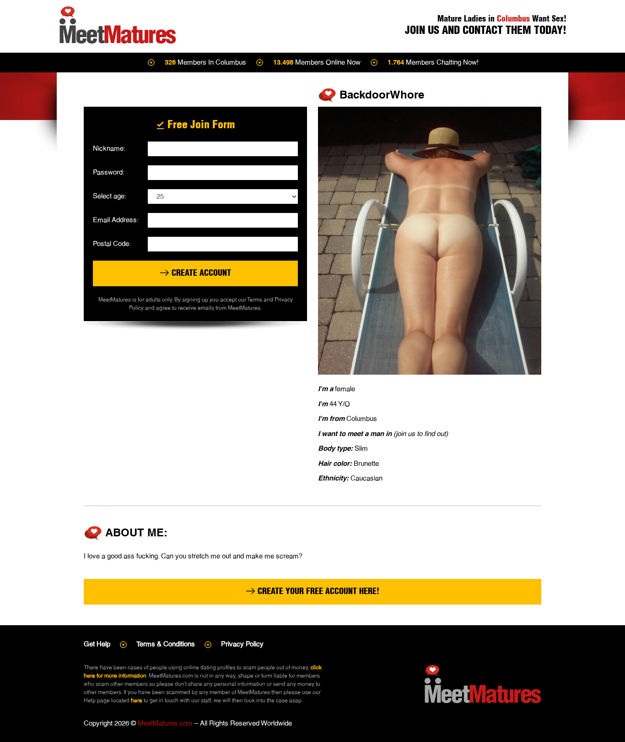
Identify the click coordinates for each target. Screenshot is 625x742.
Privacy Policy (242, 644)
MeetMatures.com (165, 723)
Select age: (109, 196)
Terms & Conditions (165, 644)
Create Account (200, 272)
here (136, 700)
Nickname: (109, 148)
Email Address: (116, 220)
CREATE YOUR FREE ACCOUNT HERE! (317, 591)
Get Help (97, 644)
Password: (108, 172)
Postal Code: (112, 243)
